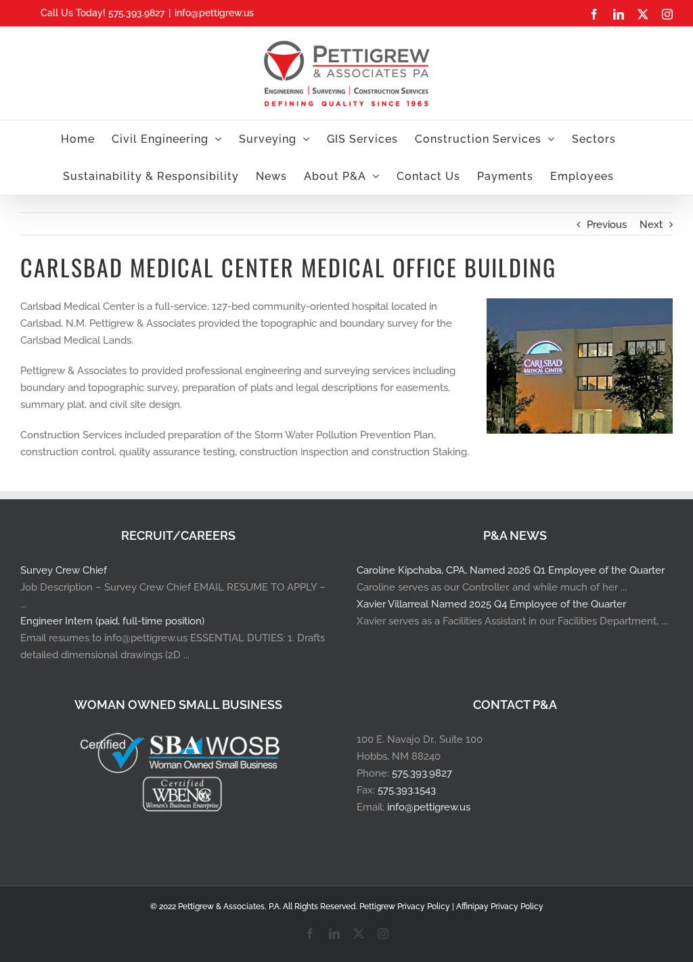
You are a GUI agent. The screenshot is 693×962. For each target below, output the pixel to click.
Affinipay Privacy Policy (499, 906)
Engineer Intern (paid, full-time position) (112, 621)
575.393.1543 (407, 790)
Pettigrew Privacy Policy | (407, 906)
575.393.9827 (422, 773)
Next (651, 225)
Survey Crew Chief (63, 570)
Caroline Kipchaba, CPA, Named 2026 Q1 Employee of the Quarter (511, 570)
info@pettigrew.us (214, 12)
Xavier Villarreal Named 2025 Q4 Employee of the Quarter (491, 604)
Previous (607, 225)
